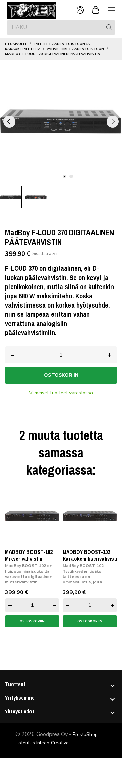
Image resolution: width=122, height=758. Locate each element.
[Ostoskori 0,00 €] (95, 10)
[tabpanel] (61, 121)
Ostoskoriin (61, 375)
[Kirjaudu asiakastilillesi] (80, 10)
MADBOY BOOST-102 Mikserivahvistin (29, 555)
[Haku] (109, 27)
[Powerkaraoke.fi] (34, 10)
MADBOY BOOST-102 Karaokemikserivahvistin (91, 555)
